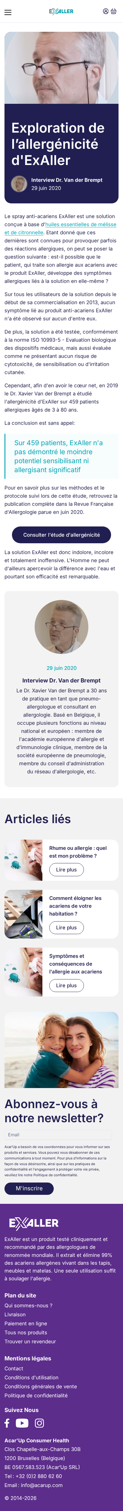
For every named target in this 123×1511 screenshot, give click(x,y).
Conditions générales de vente (40, 1387)
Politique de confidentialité (36, 1396)
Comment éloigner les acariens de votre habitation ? (75, 906)
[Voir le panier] (113, 11)
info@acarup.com (42, 1485)
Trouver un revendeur (30, 1342)
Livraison (15, 1315)
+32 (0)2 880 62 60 (39, 1476)
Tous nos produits (25, 1333)
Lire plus (66, 870)
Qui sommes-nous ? (28, 1306)
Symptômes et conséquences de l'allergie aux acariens (75, 964)
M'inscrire (29, 1188)
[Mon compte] (106, 11)
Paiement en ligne (25, 1324)
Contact (13, 1369)
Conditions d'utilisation (31, 1378)
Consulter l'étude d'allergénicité (61, 535)
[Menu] (7, 11)
